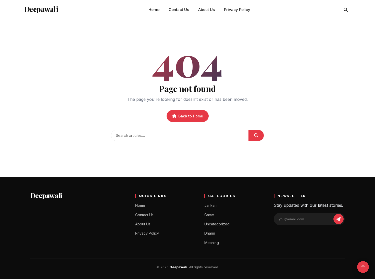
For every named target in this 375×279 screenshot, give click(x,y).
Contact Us (179, 9)
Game (209, 215)
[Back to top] (363, 267)
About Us (206, 9)
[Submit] (256, 135)
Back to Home (190, 116)
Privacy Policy (237, 9)
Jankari (210, 205)
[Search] (346, 10)
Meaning (211, 242)
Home (153, 9)
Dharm (209, 233)
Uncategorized (217, 224)
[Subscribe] (338, 219)
